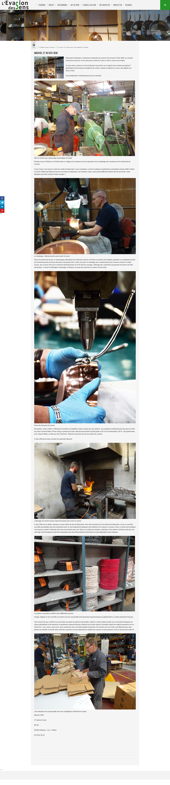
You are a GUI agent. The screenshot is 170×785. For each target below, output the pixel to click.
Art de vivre (63, 47)
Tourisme (85, 47)
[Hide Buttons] (1, 214)
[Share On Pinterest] (2, 211)
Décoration (70, 47)
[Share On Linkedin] (2, 206)
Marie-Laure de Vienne (47, 47)
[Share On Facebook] (2, 198)
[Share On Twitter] (2, 202)
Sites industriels (78, 47)
